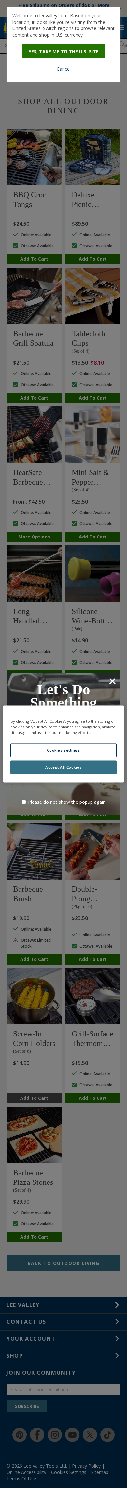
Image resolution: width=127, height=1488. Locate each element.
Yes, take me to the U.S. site (64, 51)
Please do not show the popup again (67, 802)
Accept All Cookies (63, 767)
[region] (63, 743)
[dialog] (63, 44)
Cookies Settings (63, 750)
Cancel (64, 69)
